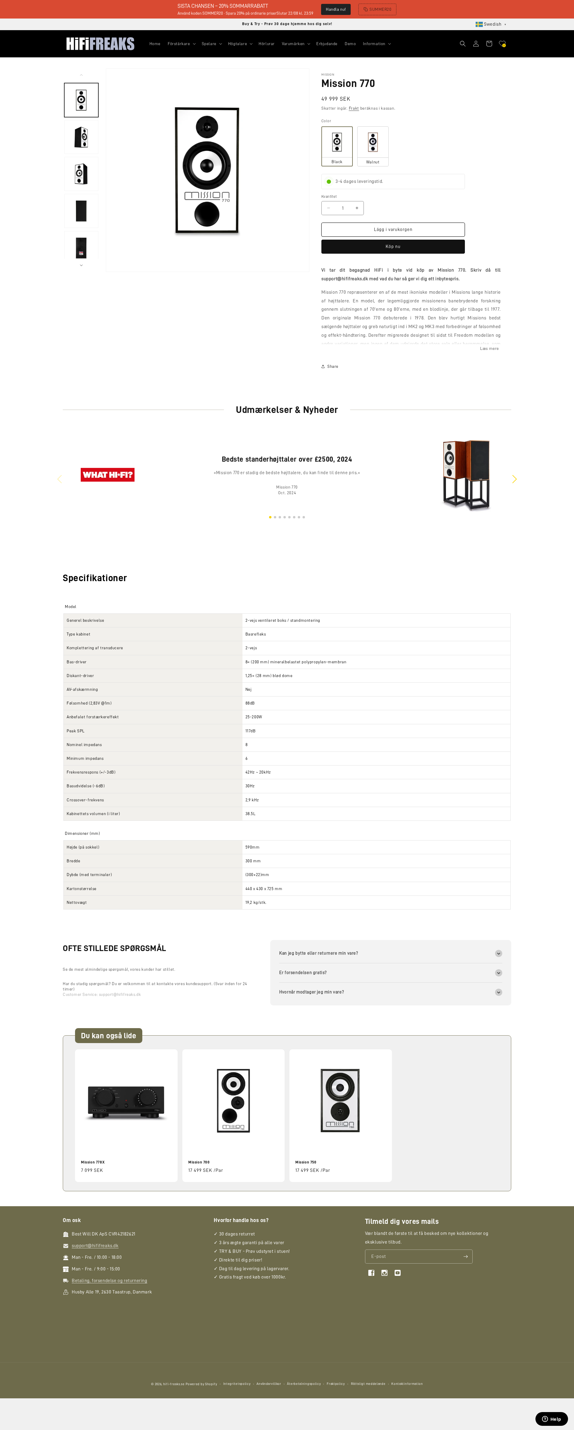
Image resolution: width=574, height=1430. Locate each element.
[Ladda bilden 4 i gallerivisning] (81, 211)
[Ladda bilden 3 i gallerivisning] (81, 174)
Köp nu (393, 246)
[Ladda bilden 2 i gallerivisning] (81, 137)
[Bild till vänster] (81, 75)
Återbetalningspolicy (304, 1383)
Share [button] (332, 366)
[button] (181, 43)
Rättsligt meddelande (368, 1383)
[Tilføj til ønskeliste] (169, 1054)
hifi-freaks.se (174, 1384)
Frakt (354, 108)
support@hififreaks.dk (120, 994)
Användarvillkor (269, 1383)
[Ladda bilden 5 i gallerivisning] (81, 248)
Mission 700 (199, 1162)
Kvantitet (329, 196)
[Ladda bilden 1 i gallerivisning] (81, 100)
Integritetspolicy (237, 1383)
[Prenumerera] (465, 1257)
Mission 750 (306, 1162)
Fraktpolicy (336, 1383)
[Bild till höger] (81, 265)
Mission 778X (93, 1162)
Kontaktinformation (407, 1383)
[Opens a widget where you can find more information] (551, 1419)
